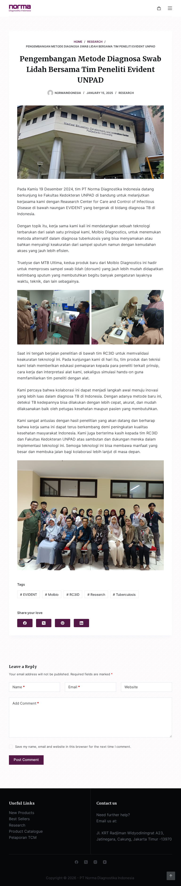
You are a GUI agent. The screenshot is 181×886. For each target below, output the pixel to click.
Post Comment (26, 759)
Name (18, 687)
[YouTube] (105, 862)
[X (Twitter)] (43, 623)
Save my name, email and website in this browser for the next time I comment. (73, 746)
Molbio (51, 594)
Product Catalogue (26, 831)
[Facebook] (25, 623)
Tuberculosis (124, 594)
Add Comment (25, 703)
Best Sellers (19, 818)
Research (126, 93)
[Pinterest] (62, 623)
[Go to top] (171, 876)
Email (74, 687)
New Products (21, 812)
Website (131, 687)
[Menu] (170, 8)
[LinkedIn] (81, 623)
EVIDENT (28, 594)
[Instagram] (95, 862)
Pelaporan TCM (23, 837)
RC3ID (72, 594)
